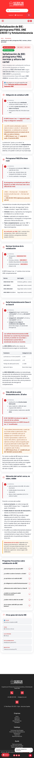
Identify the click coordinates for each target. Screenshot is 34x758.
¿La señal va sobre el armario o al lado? (15, 573)
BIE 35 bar (7, 634)
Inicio (2, 38)
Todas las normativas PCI (10, 648)
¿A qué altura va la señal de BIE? (13, 578)
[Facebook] (29, 21)
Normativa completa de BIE (10, 621)
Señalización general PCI (10, 641)
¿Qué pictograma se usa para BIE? (13, 568)
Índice (5, 755)
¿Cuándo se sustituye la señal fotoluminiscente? (12, 594)
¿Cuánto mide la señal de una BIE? (13, 599)
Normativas (8, 38)
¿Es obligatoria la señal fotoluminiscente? (15, 583)
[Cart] (29, 15)
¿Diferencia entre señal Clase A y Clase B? (15, 588)
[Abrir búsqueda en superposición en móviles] (17, 10)
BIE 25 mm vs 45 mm (9, 628)
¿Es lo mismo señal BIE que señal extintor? (13, 605)
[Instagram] (31, 21)
